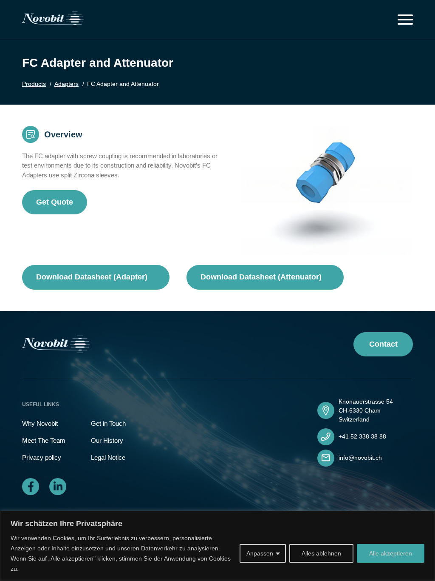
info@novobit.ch (360, 457)
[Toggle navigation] (405, 19)
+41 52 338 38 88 (362, 436)
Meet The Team (43, 440)
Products (34, 83)
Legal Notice (108, 457)
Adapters (66, 83)
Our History (107, 440)
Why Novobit (40, 423)
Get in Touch (108, 423)
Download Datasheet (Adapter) (93, 277)
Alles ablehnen (321, 553)
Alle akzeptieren (390, 553)
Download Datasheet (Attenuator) (262, 277)
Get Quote (54, 202)
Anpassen (259, 553)
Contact (383, 344)
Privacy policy (41, 457)
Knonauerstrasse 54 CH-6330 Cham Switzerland (366, 410)
